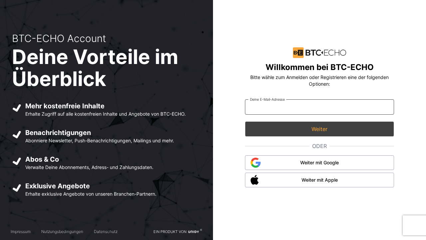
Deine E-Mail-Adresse (267, 99)
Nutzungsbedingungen (62, 231)
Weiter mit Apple (320, 180)
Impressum (21, 231)
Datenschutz (105, 231)
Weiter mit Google (319, 162)
